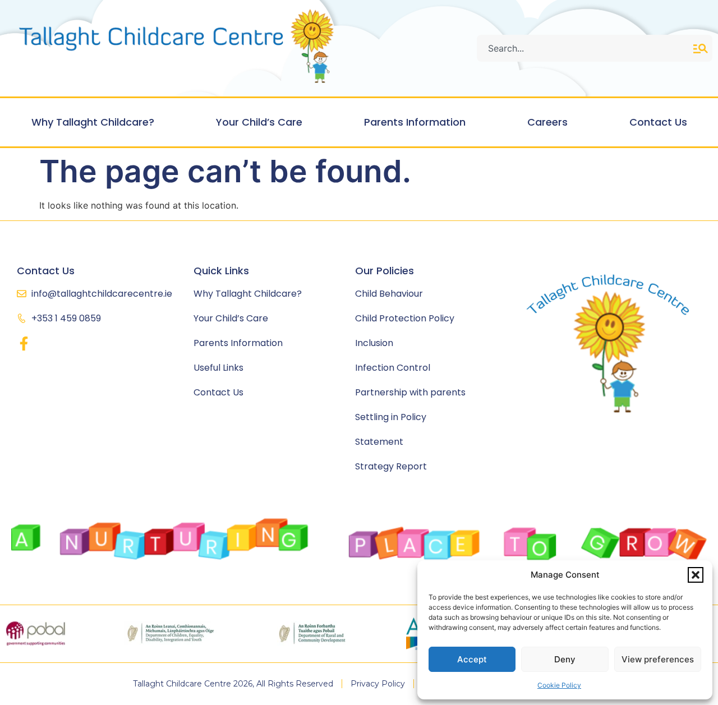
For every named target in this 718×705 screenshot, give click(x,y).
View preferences (658, 659)
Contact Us (658, 122)
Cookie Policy (559, 685)
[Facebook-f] (24, 344)
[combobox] (585, 48)
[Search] (702, 48)
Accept (472, 659)
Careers (547, 122)
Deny (565, 659)
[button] (695, 574)
